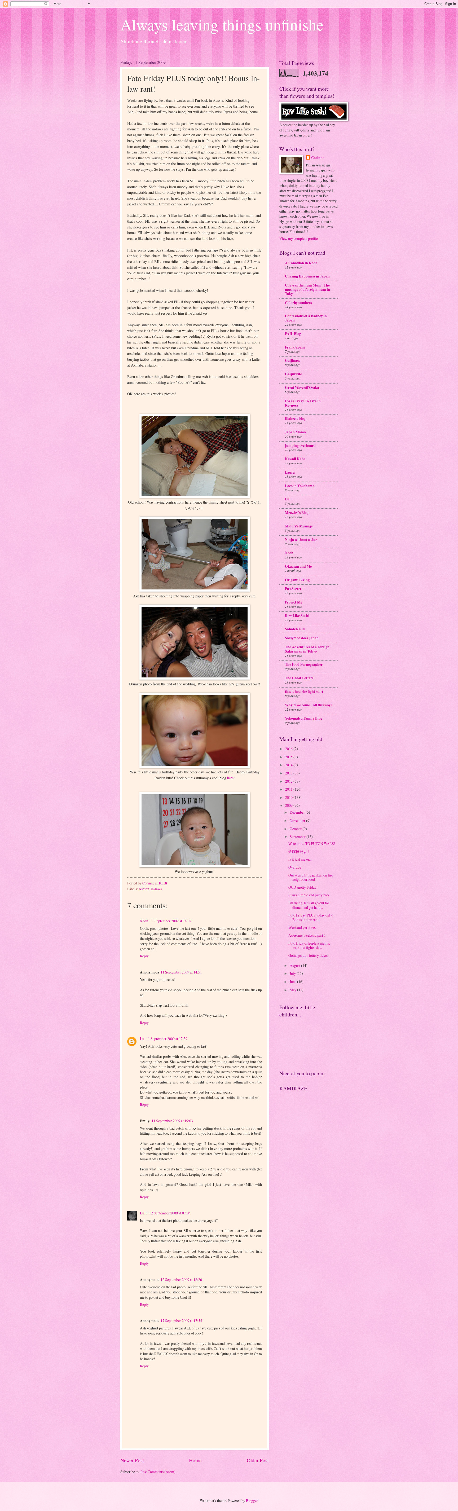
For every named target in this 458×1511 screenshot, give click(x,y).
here (230, 777)
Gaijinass (292, 360)
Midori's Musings (298, 526)
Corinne (317, 157)
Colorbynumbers (298, 302)
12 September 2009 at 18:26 (181, 1279)
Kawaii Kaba (295, 458)
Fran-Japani (295, 347)
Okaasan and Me (298, 566)
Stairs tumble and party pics (308, 894)
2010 (289, 797)
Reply (144, 955)
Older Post (258, 1460)
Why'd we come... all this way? (308, 705)
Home (195, 1460)
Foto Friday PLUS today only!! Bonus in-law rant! (311, 917)
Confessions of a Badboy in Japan (306, 318)
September (298, 836)
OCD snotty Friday (302, 887)
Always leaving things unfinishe (222, 24)
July (293, 973)
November (298, 820)
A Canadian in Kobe (301, 263)
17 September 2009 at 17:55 (181, 1320)
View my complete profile (298, 238)
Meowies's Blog (297, 512)
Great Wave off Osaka (302, 387)
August (295, 965)
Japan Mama (295, 432)
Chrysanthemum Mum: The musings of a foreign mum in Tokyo (307, 289)
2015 (289, 756)
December (298, 812)
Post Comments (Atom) (157, 1471)
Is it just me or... (299, 859)
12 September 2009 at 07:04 (170, 1212)
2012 (289, 781)
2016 (289, 748)
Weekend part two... (302, 927)
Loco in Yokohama (299, 485)
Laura (290, 472)
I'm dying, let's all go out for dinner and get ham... (308, 905)
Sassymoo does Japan (302, 638)
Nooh (144, 921)
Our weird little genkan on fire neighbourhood (310, 877)
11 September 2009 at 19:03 (172, 1120)
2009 (289, 805)
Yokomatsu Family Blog (303, 718)
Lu (142, 1038)
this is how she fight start (304, 691)
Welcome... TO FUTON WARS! (311, 843)
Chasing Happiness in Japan (307, 276)
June (293, 981)
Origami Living (297, 580)
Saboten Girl (295, 629)
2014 (289, 764)
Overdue (294, 867)
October (296, 828)
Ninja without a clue (301, 539)
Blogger (252, 1500)
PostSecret (293, 588)
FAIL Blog (293, 333)
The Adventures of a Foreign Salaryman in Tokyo (307, 649)
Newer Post (132, 1460)
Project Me (293, 602)
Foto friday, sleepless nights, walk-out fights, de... (309, 945)
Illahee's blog (295, 418)
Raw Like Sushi (297, 615)
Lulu (144, 1213)
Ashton (144, 888)
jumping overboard (300, 445)
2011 (289, 789)
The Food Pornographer (304, 664)
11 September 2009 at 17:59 (166, 1038)
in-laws (156, 888)
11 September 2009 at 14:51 (181, 972)
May (293, 989)
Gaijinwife (293, 374)
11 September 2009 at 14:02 (170, 920)
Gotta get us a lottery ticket (308, 955)
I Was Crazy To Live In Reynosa (303, 403)
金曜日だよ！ (299, 851)
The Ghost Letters (299, 678)
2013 (289, 773)
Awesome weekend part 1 (307, 935)
